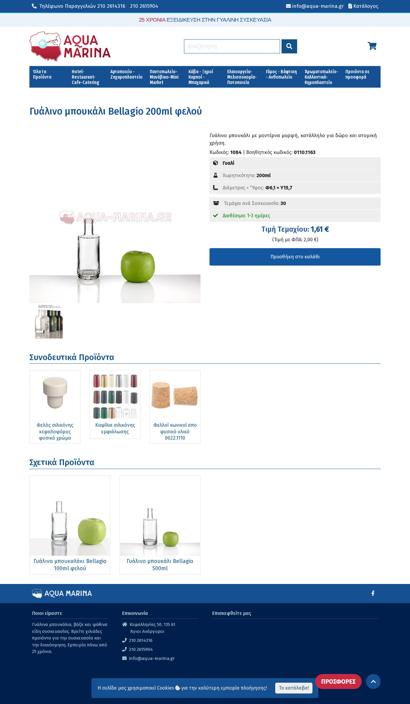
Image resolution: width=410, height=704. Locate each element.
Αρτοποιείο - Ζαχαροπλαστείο (126, 74)
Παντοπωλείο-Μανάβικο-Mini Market (164, 77)
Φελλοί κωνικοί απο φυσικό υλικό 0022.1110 (175, 431)
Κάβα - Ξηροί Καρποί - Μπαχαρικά (200, 77)
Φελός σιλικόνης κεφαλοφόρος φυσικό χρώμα (55, 431)
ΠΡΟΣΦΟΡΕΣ (338, 681)
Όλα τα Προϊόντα (42, 74)
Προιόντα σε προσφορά (357, 74)
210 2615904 (144, 6)
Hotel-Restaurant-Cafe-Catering (85, 77)
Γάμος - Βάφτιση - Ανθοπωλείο (281, 74)
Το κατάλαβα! (294, 688)
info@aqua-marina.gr (152, 658)
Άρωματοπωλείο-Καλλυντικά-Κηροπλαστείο (321, 77)
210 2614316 (82, 6)
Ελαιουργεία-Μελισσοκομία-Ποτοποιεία (242, 77)
